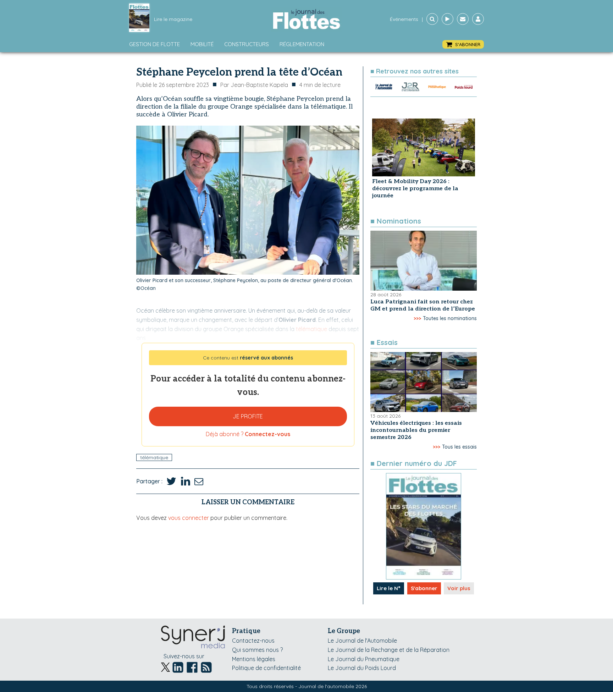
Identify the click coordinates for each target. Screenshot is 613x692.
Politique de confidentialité (266, 667)
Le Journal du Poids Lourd (362, 667)
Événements (404, 19)
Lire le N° (389, 588)
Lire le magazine (173, 19)
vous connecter (188, 517)
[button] (463, 44)
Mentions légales (253, 659)
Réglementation (302, 44)
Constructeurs (246, 44)
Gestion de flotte (154, 44)
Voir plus (458, 588)
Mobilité (202, 44)
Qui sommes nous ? (257, 649)
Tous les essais (459, 447)
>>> (417, 318)
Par (254, 84)
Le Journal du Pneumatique (363, 659)
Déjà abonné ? (248, 434)
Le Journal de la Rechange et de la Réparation (388, 649)
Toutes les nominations (450, 318)
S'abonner (424, 588)
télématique (154, 457)
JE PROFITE (248, 416)
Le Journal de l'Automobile (362, 640)
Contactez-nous (253, 640)
